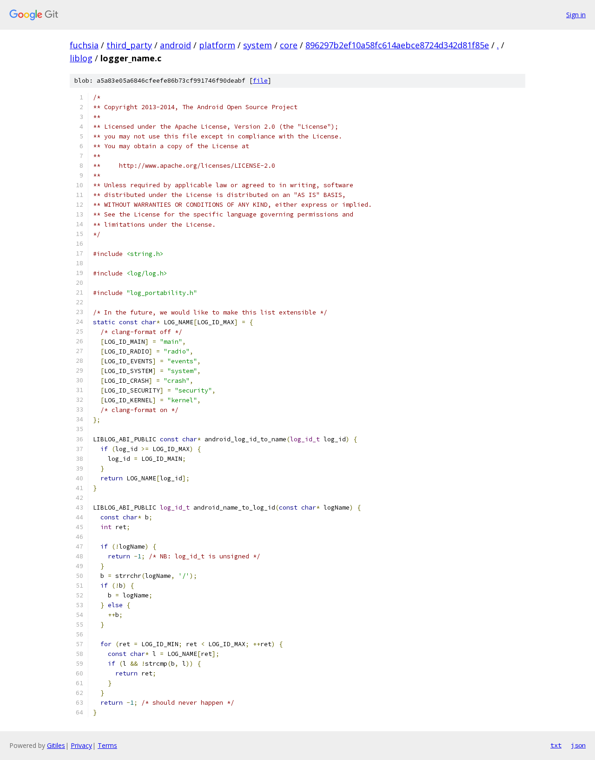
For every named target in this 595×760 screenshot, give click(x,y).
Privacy (81, 745)
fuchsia (84, 45)
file (260, 81)
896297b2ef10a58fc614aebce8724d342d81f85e (397, 45)
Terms (107, 745)
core (289, 45)
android (175, 45)
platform (217, 45)
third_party (129, 45)
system (257, 45)
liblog (81, 58)
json (578, 745)
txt (556, 745)
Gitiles (56, 745)
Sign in (576, 14)
